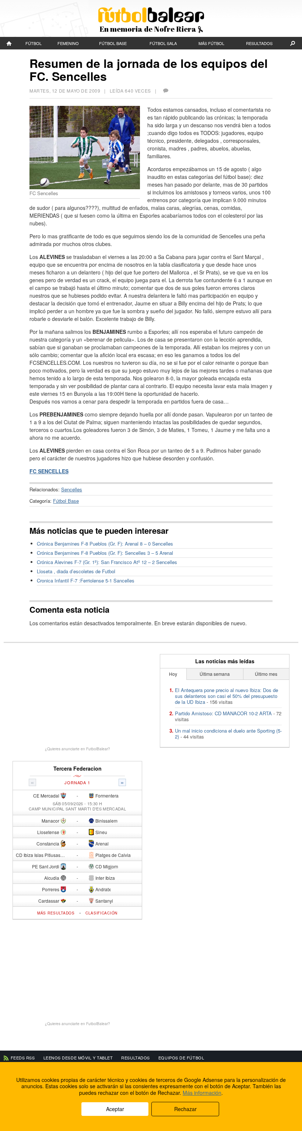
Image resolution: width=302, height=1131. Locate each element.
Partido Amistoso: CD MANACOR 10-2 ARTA (223, 713)
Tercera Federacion (77, 768)
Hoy (173, 674)
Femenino (68, 43)
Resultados (259, 43)
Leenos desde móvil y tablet (78, 1058)
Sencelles (71, 489)
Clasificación (101, 913)
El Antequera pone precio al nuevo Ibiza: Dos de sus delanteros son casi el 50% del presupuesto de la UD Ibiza (226, 695)
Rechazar (185, 1109)
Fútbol (33, 43)
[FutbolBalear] (9, 43)
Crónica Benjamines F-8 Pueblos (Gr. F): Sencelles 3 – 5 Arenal (105, 552)
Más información (202, 1092)
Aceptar (115, 1109)
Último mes (266, 674)
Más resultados (56, 913)
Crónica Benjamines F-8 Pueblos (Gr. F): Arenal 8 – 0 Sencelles (105, 543)
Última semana (215, 674)
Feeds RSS (23, 1058)
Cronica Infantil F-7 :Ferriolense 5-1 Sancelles (85, 580)
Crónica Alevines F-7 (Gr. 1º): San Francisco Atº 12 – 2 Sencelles (107, 562)
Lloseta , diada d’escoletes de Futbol (76, 571)
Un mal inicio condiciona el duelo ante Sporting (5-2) (228, 733)
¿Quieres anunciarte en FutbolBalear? (77, 748)
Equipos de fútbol (181, 1058)
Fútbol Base (113, 43)
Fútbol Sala (163, 43)
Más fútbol (211, 43)
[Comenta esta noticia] (165, 90)
